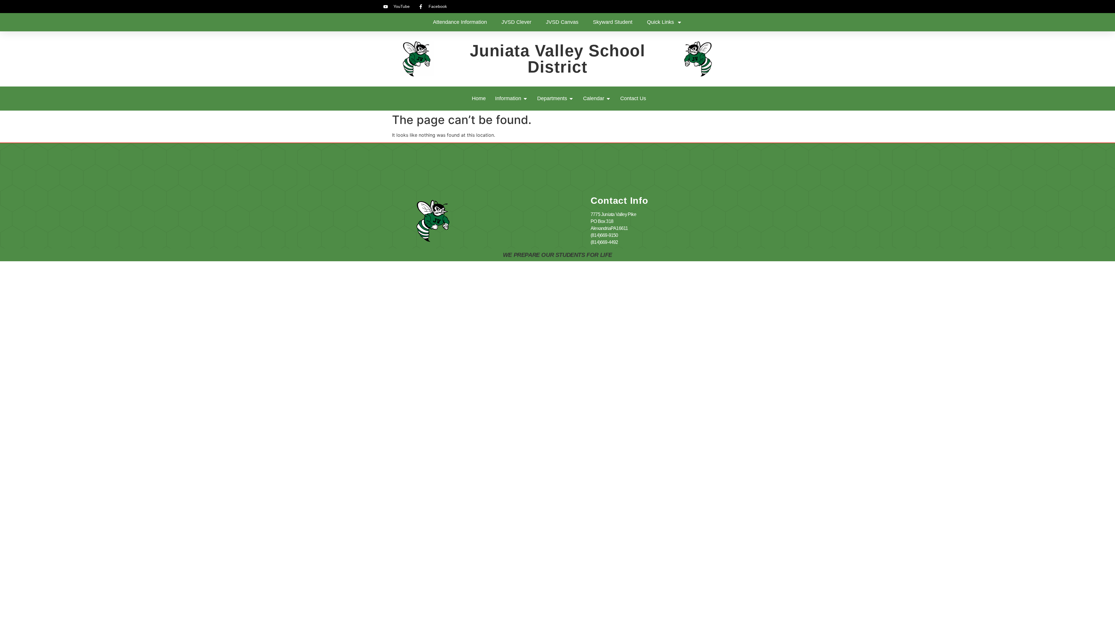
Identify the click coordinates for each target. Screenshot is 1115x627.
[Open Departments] (571, 98)
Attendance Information (460, 22)
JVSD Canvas (562, 22)
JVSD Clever (516, 22)
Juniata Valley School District (557, 59)
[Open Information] (525, 98)
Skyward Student (612, 22)
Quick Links (660, 22)
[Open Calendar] (608, 98)
